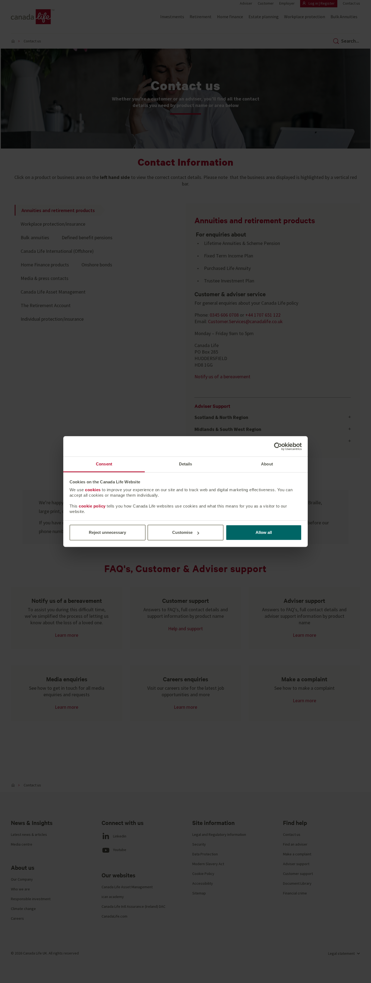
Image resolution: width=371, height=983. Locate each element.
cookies (93, 489)
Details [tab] (185, 464)
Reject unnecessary (107, 532)
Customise (182, 532)
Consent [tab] (104, 464)
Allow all (264, 532)
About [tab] (267, 464)
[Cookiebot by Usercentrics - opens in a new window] (278, 446)
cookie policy (92, 506)
